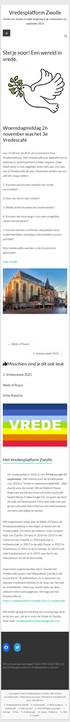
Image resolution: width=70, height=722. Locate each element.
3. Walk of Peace (55, 704)
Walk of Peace (18, 344)
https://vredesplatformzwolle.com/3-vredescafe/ (34, 600)
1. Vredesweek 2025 (47, 353)
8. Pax (15, 712)
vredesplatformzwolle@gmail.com (38, 620)
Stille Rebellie (13, 395)
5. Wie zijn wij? (25, 708)
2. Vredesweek (38, 704)
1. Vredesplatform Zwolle (16, 704)
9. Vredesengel (28, 712)
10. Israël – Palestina (47, 712)
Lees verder (10, 261)
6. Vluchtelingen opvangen (48, 708)
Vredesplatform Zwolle (35, 12)
